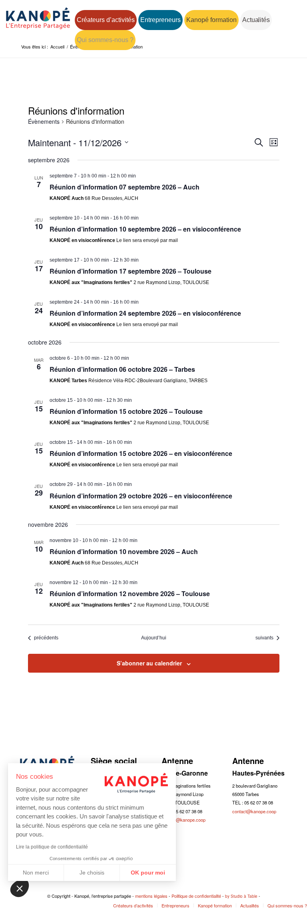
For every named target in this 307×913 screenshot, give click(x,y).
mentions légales (151, 896)
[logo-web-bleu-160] (38, 25)
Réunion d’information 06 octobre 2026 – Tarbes (122, 369)
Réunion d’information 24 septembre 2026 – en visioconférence (145, 313)
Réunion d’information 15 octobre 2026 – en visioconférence (141, 453)
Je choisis (92, 872)
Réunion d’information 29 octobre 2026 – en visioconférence (141, 495)
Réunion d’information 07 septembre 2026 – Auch (124, 186)
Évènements (44, 121)
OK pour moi (148, 872)
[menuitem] (106, 20)
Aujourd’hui (153, 638)
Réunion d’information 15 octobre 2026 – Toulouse (126, 411)
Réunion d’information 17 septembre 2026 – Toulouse (130, 271)
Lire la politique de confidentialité (52, 847)
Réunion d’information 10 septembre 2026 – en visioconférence (145, 229)
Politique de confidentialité (196, 896)
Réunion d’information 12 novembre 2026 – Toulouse (130, 593)
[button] (19, 888)
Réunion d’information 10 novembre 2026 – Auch (124, 551)
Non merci (36, 872)
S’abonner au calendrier (149, 663)
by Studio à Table (241, 896)
